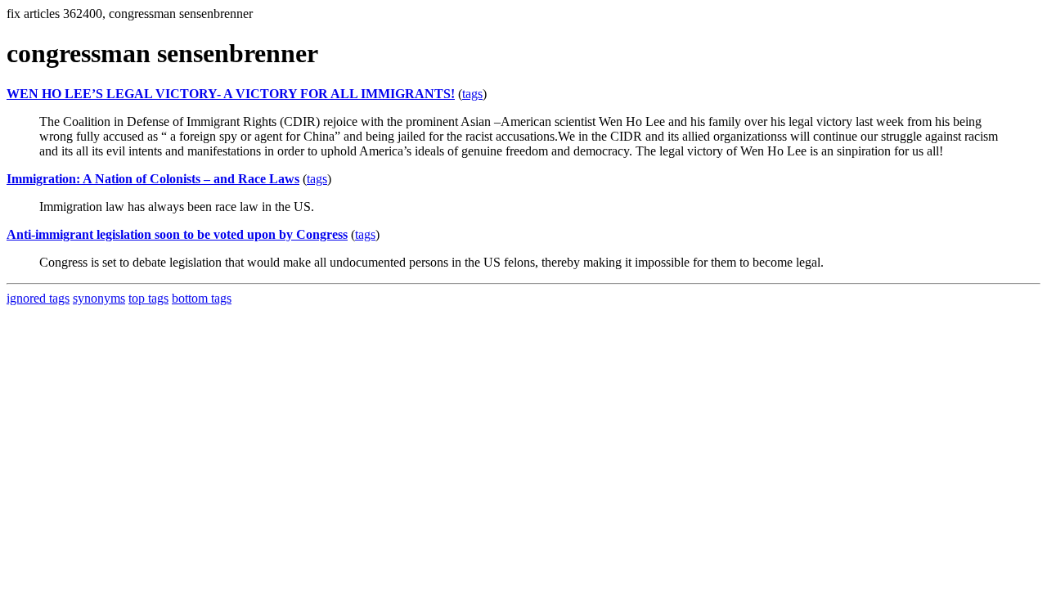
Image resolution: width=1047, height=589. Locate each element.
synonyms (99, 298)
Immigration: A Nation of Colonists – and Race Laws (153, 179)
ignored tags (38, 298)
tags (472, 94)
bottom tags (201, 298)
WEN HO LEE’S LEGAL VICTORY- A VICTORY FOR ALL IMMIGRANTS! (231, 94)
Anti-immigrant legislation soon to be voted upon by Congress (177, 234)
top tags (148, 298)
